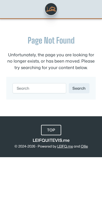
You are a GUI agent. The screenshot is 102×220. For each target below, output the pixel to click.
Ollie (84, 146)
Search (79, 88)
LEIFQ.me (65, 146)
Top (51, 130)
